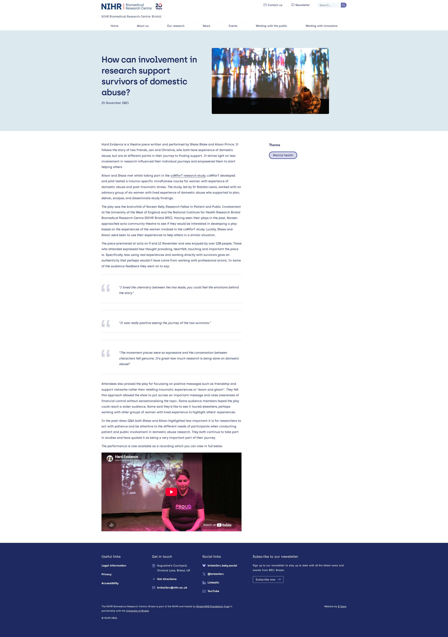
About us (143, 25)
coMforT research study (187, 175)
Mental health (283, 155)
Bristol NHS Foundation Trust (212, 606)
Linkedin (213, 582)
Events (233, 25)
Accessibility (110, 583)
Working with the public (271, 25)
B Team (342, 606)
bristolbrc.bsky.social (222, 565)
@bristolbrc (216, 574)
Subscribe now (265, 579)
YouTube (213, 591)
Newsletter (302, 5)
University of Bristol (137, 610)
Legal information (114, 565)
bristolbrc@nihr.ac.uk (172, 587)
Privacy (107, 574)
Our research (175, 25)
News (206, 25)
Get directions (167, 579)
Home (114, 25)
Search (343, 5)
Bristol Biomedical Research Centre (127, 6)
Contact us (274, 5)
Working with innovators (321, 25)
